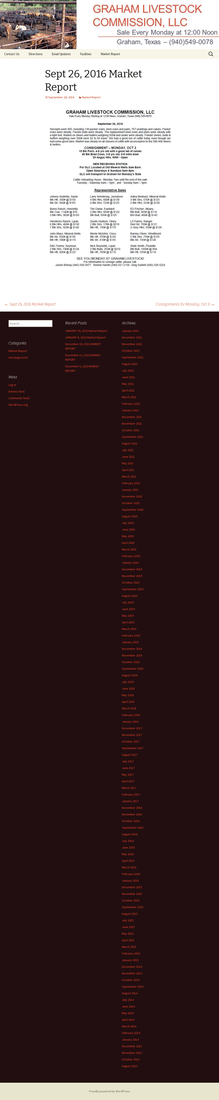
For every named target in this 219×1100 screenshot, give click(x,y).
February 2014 (131, 1033)
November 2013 (132, 1053)
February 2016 (131, 874)
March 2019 (129, 629)
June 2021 (128, 457)
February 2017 (131, 794)
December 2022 (132, 337)
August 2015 (130, 914)
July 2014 (128, 1000)
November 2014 (132, 973)
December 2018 (132, 649)
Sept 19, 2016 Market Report (30, 304)
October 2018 (130, 662)
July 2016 (128, 841)
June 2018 (128, 688)
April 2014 (128, 1020)
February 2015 (131, 953)
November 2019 (132, 576)
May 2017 (128, 774)
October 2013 (130, 1059)
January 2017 (130, 801)
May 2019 (128, 616)
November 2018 (132, 655)
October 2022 (130, 351)
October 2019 (130, 582)
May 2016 (128, 854)
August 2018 (130, 675)
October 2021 (130, 430)
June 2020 (128, 529)
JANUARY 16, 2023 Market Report (86, 331)
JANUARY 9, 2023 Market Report (85, 337)
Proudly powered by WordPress (109, 1091)
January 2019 (130, 642)
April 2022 (128, 390)
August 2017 (130, 755)
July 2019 (128, 602)
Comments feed (19, 398)
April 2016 (128, 861)
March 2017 (129, 788)
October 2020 (130, 503)
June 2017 (128, 768)
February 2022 (131, 404)
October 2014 (130, 980)
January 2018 (130, 722)
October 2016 (130, 821)
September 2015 (132, 907)
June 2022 (128, 377)
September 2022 (132, 357)
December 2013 (132, 1046)
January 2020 (130, 563)
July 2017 (128, 761)
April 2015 (128, 940)
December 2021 (132, 417)
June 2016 (128, 847)
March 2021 (129, 476)
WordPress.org (18, 405)
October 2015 (130, 900)
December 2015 (132, 887)
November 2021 (132, 423)
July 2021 (128, 450)
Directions (36, 54)
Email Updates (61, 54)
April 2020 (128, 543)
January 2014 (130, 1039)
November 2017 (132, 735)
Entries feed (16, 391)
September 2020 (132, 510)
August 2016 (130, 834)
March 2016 (129, 867)
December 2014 (132, 967)
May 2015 (128, 933)
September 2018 (132, 669)
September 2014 (132, 986)
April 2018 (128, 702)
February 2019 (131, 635)
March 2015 (129, 947)
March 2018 (129, 708)
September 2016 (132, 827)
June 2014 (128, 1006)
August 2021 (130, 443)
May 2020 (128, 536)
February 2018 (131, 715)
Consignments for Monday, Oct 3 (185, 304)
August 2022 (130, 364)
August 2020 (130, 516)
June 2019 (128, 609)
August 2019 (130, 596)
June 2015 (128, 927)
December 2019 (132, 569)
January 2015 (130, 960)
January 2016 (130, 880)
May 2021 (128, 463)
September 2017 (132, 748)
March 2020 (129, 549)
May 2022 (128, 384)
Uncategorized (18, 357)
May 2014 (128, 1013)
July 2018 (128, 682)
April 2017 (128, 781)
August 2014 (130, 993)
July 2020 (128, 523)
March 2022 (129, 397)
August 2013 (130, 1066)
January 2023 (130, 331)
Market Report (110, 54)
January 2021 (130, 490)
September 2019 (132, 589)
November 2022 (132, 344)
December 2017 (132, 728)
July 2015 (128, 920)
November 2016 (132, 814)
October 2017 (130, 741)
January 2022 (130, 410)
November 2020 (132, 496)
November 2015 (132, 894)
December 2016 (132, 808)
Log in (12, 385)
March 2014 (129, 1026)
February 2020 (131, 556)
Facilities (86, 54)
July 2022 (128, 370)
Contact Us (11, 54)
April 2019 (128, 622)
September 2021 (132, 437)
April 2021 (128, 470)
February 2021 (131, 483)
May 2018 (128, 695)
